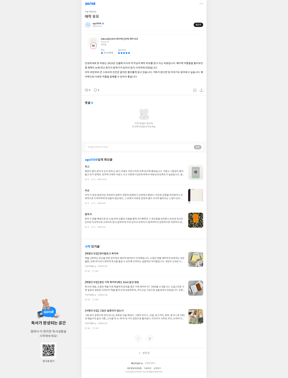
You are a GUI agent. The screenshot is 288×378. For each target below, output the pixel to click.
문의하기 (157, 368)
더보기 (201, 3)
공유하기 (201, 90)
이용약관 (147, 368)
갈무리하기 (194, 90)
